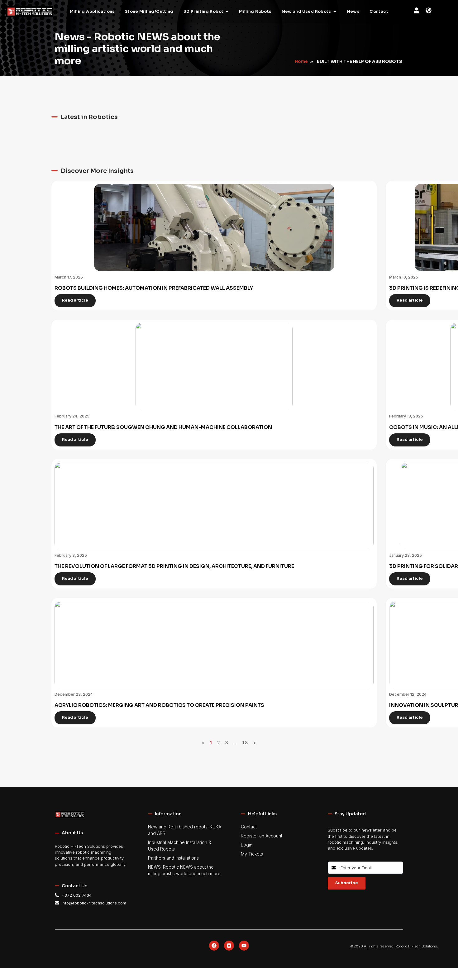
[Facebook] (214, 946)
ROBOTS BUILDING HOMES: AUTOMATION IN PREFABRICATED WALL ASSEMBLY (154, 288)
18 (245, 742)
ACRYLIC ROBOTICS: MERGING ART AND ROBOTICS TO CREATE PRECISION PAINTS (159, 705)
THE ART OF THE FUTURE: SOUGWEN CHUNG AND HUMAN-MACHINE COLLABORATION (163, 427)
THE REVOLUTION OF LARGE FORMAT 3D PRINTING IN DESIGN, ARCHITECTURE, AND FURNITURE (174, 566)
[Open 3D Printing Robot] (227, 12)
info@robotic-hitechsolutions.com (94, 903)
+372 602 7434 (77, 895)
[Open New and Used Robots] (335, 12)
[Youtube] (244, 946)
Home (301, 61)
